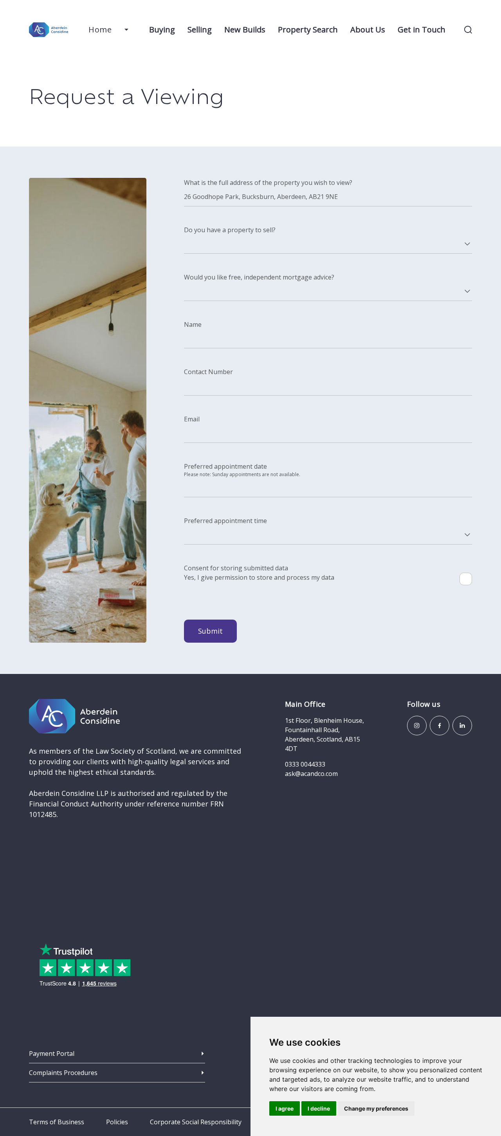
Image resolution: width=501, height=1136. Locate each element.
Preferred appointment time (225, 520)
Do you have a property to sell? (230, 230)
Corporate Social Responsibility (195, 1122)
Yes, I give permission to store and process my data (259, 577)
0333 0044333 (305, 764)
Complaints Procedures (63, 1072)
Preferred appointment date (225, 466)
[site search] (468, 30)
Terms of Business (56, 1122)
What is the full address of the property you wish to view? (268, 182)
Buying (162, 29)
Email (192, 419)
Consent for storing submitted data (236, 568)
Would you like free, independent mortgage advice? (259, 277)
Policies (117, 1122)
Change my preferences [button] (376, 1108)
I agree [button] (285, 1108)
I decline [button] (319, 1108)
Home (100, 29)
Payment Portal (51, 1053)
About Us (367, 29)
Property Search (308, 29)
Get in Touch (421, 29)
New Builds (244, 29)
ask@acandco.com (311, 773)
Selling (199, 29)
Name (193, 324)
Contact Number (208, 371)
